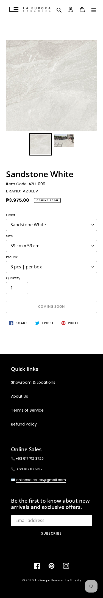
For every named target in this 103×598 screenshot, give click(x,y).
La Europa (42, 580)
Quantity (13, 278)
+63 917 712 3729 (29, 458)
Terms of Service (27, 410)
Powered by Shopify (66, 580)
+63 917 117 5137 (29, 469)
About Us (19, 396)
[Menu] (93, 9)
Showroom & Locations (33, 382)
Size (9, 236)
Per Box (12, 257)
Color (10, 215)
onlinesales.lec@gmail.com (41, 479)
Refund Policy (24, 424)
